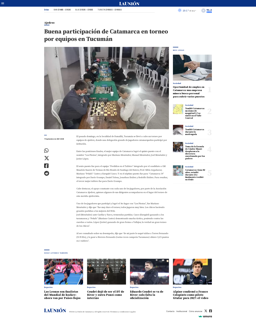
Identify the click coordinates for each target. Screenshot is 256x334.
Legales (132, 312)
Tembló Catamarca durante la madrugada (194, 132)
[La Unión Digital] (129, 3)
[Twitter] (58, 158)
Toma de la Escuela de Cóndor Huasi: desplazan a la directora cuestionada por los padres (195, 152)
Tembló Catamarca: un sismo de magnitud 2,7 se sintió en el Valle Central (195, 113)
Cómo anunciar (195, 311)
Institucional (181, 311)
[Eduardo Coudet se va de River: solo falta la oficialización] (149, 272)
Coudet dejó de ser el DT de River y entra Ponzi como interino (105, 295)
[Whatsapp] (58, 150)
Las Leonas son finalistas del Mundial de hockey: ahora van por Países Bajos (62, 295)
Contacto (170, 311)
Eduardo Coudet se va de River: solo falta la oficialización (146, 295)
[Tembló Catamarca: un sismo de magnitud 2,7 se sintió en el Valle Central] (178, 109)
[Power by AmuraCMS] (205, 316)
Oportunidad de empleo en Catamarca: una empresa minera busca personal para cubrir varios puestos (189, 92)
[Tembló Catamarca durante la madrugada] (178, 130)
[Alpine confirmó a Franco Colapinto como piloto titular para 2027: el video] (192, 272)
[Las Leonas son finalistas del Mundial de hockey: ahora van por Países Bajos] (63, 272)
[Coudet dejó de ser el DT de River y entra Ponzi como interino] (106, 272)
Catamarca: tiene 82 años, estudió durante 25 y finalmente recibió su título (195, 175)
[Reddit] (58, 173)
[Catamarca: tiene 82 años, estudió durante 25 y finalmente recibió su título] (178, 170)
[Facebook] (58, 166)
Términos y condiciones (119, 312)
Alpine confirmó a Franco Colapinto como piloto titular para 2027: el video (190, 295)
